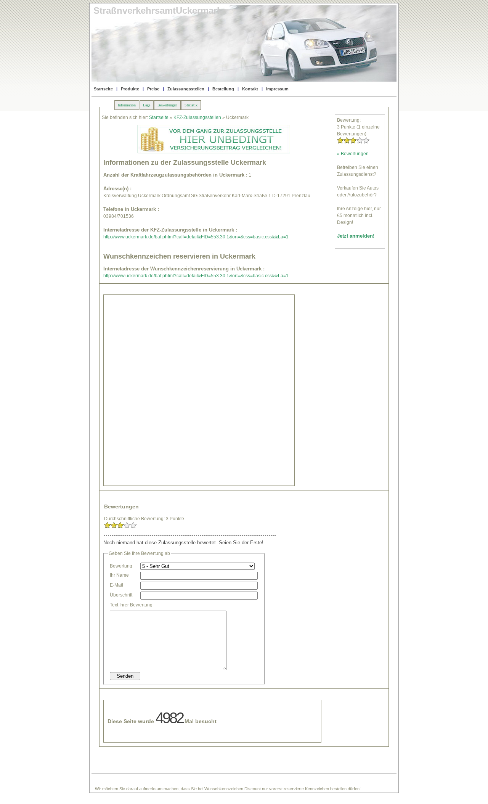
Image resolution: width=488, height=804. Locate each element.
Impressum (277, 89)
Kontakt (250, 89)
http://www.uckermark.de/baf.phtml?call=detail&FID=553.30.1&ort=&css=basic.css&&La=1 (196, 237)
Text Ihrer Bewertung (131, 605)
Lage (146, 105)
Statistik (191, 105)
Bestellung (223, 89)
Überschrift (121, 595)
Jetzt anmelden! (355, 236)
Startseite (103, 89)
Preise (153, 89)
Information (127, 105)
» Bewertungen (353, 153)
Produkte (130, 89)
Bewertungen (167, 105)
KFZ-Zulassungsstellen (197, 117)
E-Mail (116, 585)
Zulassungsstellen (185, 89)
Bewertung (121, 566)
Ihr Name (119, 575)
